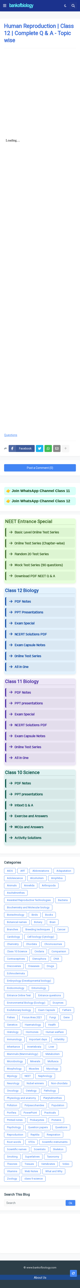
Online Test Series (28, 656)
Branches (12, 929)
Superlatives (32, 1156)
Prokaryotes (37, 1119)
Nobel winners (35, 1083)
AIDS (10, 870)
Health (52, 1024)
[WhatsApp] (48, 448)
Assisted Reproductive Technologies (29, 900)
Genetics (12, 1024)
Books (49, 914)
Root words (14, 1141)
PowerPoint (30, 1112)
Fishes (11, 1017)
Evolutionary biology (19, 1010)
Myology (12, 1076)
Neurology (13, 1083)
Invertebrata (34, 1046)
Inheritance (13, 1046)
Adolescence (15, 878)
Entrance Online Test (19, 995)
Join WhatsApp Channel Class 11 (41, 491)
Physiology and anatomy (21, 1097)
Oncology (12, 1090)
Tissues (29, 1163)
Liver (51, 1046)
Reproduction (15, 1134)
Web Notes (31, 1171)
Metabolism (53, 1054)
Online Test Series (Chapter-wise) (40, 543)
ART (22, 870)
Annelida (29, 885)
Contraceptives (16, 958)
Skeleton (58, 1149)
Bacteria (63, 900)
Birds (35, 914)
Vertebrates (48, 1163)
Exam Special (24, 623)
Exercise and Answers (31, 816)
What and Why (53, 1171)
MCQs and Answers (29, 827)
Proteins (56, 1119)
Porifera (11, 1112)
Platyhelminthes (52, 1097)
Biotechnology (15, 914)
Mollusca (53, 1061)
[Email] (57, 448)
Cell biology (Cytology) (40, 936)
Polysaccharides (34, 1105)
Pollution (12, 1105)
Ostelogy (31, 1090)
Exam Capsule (46, 1010)
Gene (66, 1017)
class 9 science (33, 1178)
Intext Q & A (24, 805)
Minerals (35, 1061)
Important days (38, 1039)
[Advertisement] (40, 92)
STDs (31, 1141)
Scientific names (16, 1149)
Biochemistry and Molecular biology (28, 907)
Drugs (50, 966)
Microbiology (15, 1061)
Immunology (14, 1039)
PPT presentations (29, 703)
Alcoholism (37, 878)
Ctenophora (39, 958)
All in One (22, 667)
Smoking (12, 1156)
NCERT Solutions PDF (31, 634)
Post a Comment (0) (40, 467)
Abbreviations (40, 870)
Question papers (38, 1127)
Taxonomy (53, 1156)
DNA (56, 958)
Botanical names (17, 922)
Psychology (14, 1127)
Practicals (50, 1112)
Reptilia (35, 1134)
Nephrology (45, 1076)
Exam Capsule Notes (30, 645)
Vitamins (12, 1171)
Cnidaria (39, 951)
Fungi (52, 1017)
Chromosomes (53, 944)
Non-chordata (59, 1083)
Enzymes (58, 1002)
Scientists (40, 1149)
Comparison (58, 951)
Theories (12, 1163)
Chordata (31, 944)
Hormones (32, 1032)
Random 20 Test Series (32, 554)
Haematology (33, 1024)
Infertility (59, 1039)
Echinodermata (16, 973)
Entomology (39, 988)
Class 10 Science (17, 951)
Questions (10, 435)
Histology (12, 1032)
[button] (4, 5)
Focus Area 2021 (32, 1017)
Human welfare (55, 1032)
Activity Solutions (28, 838)
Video (65, 1163)
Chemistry (13, 944)
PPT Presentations (29, 612)
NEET (28, 1076)
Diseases (33, 966)
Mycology (52, 1068)
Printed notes (15, 1119)
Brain (53, 922)
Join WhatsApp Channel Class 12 (41, 501)
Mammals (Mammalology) (22, 1054)
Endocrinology (15, 988)
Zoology (12, 1178)
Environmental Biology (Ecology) (26, 1002)
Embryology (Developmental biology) (29, 980)
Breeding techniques (37, 929)
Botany (38, 922)
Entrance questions (49, 995)
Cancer (61, 929)
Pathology (50, 1090)
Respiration (53, 1134)
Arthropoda (49, 885)
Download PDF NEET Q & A (35, 576)
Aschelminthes (16, 892)
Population (57, 1105)
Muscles (34, 1068)
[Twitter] (39, 448)
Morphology (14, 1068)
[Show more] (65, 448)
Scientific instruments (54, 1141)
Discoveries (14, 966)
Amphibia (57, 878)
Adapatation (63, 870)
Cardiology (13, 936)
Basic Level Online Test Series (37, 532)
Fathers (66, 1010)
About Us (40, 1277)
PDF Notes (23, 602)
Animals (12, 885)
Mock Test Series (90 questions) (39, 565)
